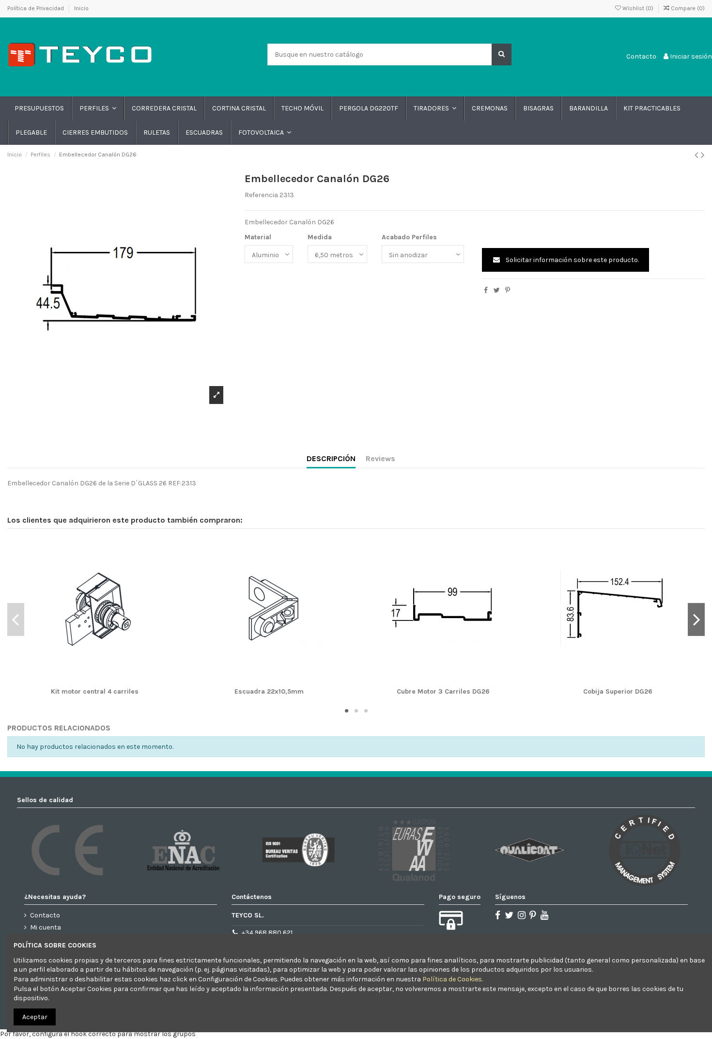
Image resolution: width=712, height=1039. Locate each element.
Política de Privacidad (36, 8)
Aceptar (34, 1017)
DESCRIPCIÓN (331, 458)
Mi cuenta (45, 927)
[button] (97, 108)
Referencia (261, 195)
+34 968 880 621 (267, 933)
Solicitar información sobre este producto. (571, 260)
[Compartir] (486, 290)
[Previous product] (698, 155)
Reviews (380, 458)
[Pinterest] (507, 290)
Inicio (81, 8)
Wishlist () (638, 8)
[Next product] (703, 155)
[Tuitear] (497, 290)
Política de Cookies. (452, 979)
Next (696, 619)
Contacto (641, 56)
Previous (15, 619)
